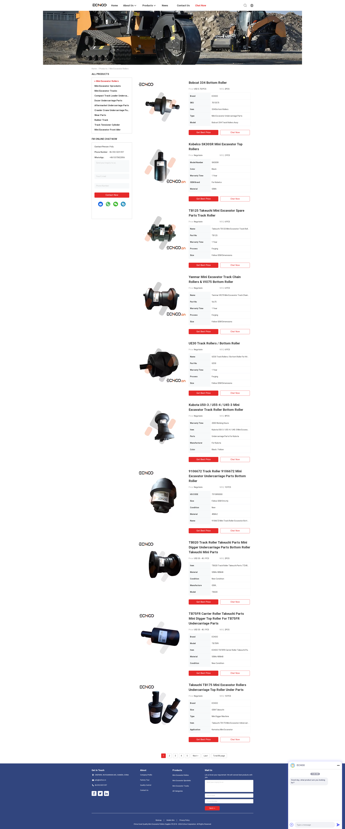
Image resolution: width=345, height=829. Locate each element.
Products (103, 69)
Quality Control (145, 785)
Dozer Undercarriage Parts (108, 100)
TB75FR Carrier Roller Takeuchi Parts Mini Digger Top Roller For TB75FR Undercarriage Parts (216, 618)
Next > (195, 756)
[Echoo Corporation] (100, 5)
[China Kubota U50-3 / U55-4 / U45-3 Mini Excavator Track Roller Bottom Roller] (161, 427)
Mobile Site (170, 820)
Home (94, 69)
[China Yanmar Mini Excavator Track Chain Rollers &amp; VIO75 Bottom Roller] (161, 299)
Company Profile (146, 775)
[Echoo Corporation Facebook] (94, 793)
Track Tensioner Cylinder (107, 125)
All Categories (177, 791)
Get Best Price (203, 132)
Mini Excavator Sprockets (107, 86)
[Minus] (338, 765)
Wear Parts (100, 115)
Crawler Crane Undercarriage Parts (111, 110)
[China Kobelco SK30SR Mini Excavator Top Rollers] (161, 166)
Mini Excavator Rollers (107, 81)
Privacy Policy (184, 820)
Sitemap (158, 820)
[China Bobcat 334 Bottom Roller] (161, 104)
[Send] (338, 825)
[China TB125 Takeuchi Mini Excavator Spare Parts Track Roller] (161, 232)
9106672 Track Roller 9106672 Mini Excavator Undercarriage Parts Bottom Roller (217, 476)
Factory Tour (144, 780)
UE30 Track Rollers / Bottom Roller (214, 343)
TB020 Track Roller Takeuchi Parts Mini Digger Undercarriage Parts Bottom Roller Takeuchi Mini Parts (219, 547)
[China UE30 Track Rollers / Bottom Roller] (161, 365)
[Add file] (292, 825)
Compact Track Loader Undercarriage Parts (111, 95)
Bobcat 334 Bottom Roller (208, 83)
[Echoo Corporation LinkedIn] (106, 793)
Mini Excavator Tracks (105, 91)
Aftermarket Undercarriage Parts (111, 105)
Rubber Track (101, 120)
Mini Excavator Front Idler (107, 129)
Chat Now (235, 132)
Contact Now (112, 195)
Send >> (212, 808)
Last (206, 756)
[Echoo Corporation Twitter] (100, 793)
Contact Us (144, 790)
